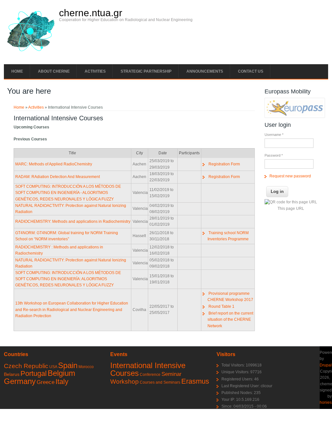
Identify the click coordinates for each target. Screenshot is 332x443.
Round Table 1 (221, 306)
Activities (95, 71)
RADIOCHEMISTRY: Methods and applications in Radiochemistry (72, 221)
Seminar (171, 374)
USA (53, 367)
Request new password (290, 176)
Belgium (61, 373)
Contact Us (250, 71)
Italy (61, 381)
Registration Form (224, 164)
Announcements (204, 71)
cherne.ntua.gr (90, 13)
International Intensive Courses (147, 369)
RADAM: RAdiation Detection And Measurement (57, 176)
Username (274, 135)
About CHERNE (54, 71)
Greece (45, 382)
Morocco (86, 367)
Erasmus (195, 381)
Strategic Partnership (146, 71)
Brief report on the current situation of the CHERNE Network (230, 319)
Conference (150, 374)
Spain (67, 365)
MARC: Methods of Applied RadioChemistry (53, 164)
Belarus (11, 374)
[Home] (31, 53)
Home (17, 71)
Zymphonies (321, 402)
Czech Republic (26, 366)
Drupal (326, 365)
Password (274, 155)
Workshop (124, 381)
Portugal (33, 373)
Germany (20, 381)
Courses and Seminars (160, 382)
